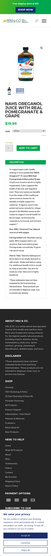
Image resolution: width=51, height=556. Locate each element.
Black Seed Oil (12, 427)
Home (8, 445)
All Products (11, 405)
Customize (25, 543)
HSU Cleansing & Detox (16, 392)
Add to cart (28, 148)
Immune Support (13, 409)
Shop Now (25, 9)
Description (16, 162)
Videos (8, 468)
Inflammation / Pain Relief (17, 414)
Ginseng (9, 387)
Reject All (25, 550)
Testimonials (11, 463)
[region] (25, 533)
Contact (9, 472)
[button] (41, 47)
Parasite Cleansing (14, 401)
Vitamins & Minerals (14, 418)
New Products (12, 432)
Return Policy (11, 486)
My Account (11, 477)
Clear (44, 135)
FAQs (7, 459)
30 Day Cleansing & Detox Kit (19, 396)
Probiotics (10, 423)
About (8, 454)
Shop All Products (13, 450)
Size (7, 131)
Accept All (25, 535)
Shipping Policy (12, 481)
